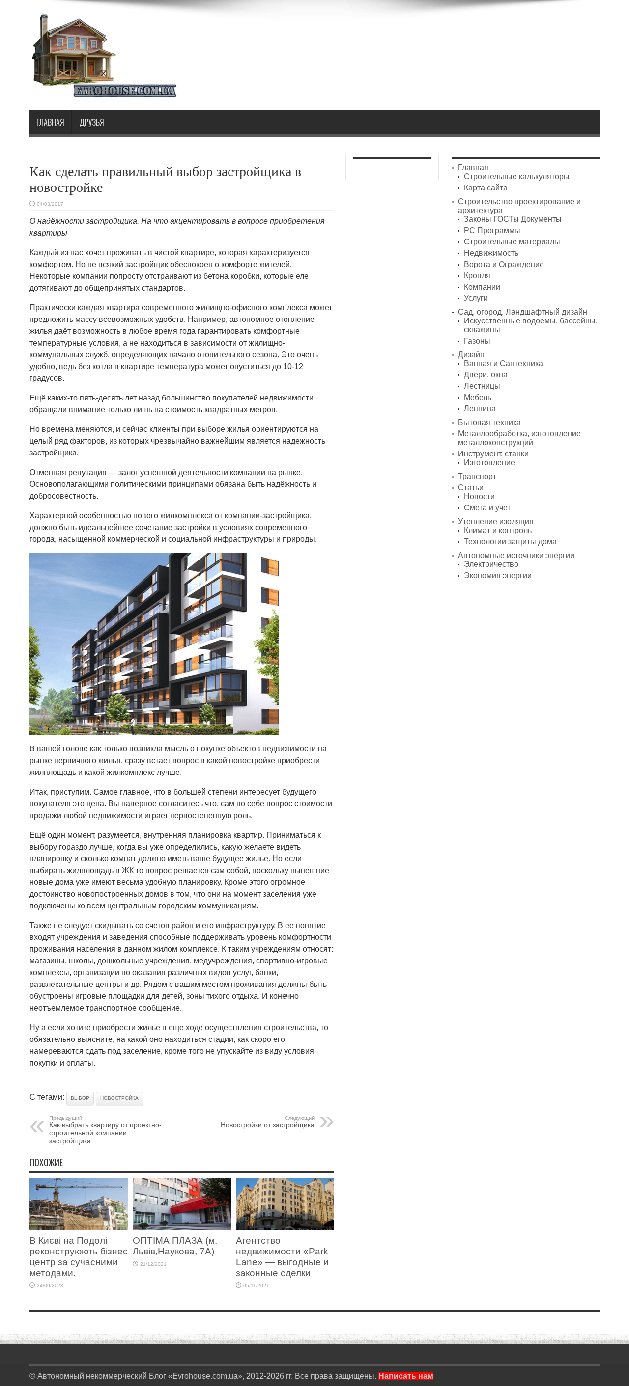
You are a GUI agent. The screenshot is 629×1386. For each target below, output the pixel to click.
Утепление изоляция (496, 521)
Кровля (477, 275)
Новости (479, 496)
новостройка (119, 1098)
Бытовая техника (489, 422)
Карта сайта (486, 188)
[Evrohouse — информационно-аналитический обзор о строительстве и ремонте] (103, 90)
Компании (482, 287)
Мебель (477, 397)
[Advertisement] (421, 38)
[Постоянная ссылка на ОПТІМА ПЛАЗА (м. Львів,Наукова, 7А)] (182, 1228)
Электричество (491, 564)
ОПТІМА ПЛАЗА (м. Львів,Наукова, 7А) (175, 1245)
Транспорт (477, 476)
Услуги (476, 298)
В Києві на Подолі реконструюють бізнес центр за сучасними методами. (78, 1256)
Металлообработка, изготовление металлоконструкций (519, 438)
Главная (50, 122)
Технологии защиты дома (510, 541)
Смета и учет (487, 508)
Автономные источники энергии (516, 555)
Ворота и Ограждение (504, 264)
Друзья (91, 122)
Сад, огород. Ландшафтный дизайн (522, 312)
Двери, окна (486, 375)
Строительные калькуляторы (517, 176)
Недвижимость (491, 253)
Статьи (471, 487)
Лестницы (482, 386)
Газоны (477, 341)
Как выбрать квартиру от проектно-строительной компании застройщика (105, 1130)
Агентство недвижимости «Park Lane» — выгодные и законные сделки (282, 1256)
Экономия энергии (498, 575)
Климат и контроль (498, 530)
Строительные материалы (512, 242)
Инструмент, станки (493, 454)
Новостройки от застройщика (267, 1122)
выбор (80, 1098)
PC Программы (492, 230)
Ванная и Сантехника (503, 363)
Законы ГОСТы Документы (513, 219)
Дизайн (471, 354)
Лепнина (480, 408)
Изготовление (489, 462)
